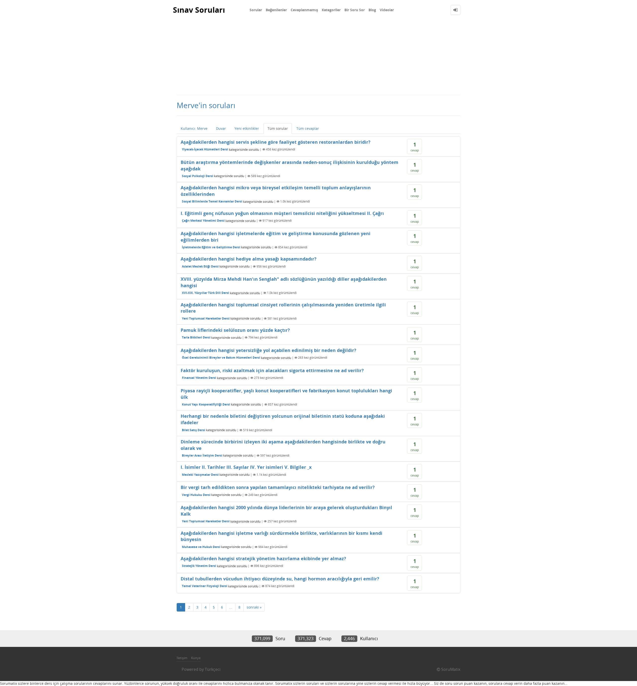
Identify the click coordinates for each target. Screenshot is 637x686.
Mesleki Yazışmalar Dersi (200, 475)
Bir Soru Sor (354, 9)
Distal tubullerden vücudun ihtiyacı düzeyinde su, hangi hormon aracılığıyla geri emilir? (280, 579)
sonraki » (254, 607)
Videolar (387, 9)
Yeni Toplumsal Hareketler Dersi (206, 318)
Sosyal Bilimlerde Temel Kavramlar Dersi (212, 201)
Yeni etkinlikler (246, 128)
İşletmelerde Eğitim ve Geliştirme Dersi (211, 247)
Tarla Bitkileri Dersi (196, 337)
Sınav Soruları (199, 10)
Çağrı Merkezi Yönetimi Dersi (203, 220)
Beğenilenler (276, 9)
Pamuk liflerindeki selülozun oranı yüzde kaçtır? (235, 330)
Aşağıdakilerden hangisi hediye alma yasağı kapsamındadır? (249, 259)
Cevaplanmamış (304, 9)
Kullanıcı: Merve (194, 128)
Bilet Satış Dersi (193, 430)
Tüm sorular (277, 128)
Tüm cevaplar (307, 128)
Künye (196, 658)
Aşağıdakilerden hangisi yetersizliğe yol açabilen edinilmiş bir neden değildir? (268, 350)
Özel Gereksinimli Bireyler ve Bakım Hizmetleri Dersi (221, 357)
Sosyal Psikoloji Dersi (197, 176)
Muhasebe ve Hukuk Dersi (201, 547)
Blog (372, 9)
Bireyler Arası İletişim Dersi (202, 455)
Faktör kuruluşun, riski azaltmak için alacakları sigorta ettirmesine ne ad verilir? (272, 370)
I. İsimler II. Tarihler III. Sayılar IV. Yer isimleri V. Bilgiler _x (246, 467)
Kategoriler (331, 9)
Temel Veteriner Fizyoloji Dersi (204, 586)
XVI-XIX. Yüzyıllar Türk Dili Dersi (205, 293)
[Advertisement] (318, 57)
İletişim (182, 658)
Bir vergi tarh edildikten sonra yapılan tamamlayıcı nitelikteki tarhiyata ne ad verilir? (278, 487)
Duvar (221, 128)
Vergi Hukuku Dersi (196, 495)
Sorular (256, 9)
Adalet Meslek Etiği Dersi (200, 266)
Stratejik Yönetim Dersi (199, 566)
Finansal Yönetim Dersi (199, 378)
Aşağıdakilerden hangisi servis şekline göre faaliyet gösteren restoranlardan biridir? (276, 142)
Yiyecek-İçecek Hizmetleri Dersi (205, 149)
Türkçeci (212, 669)
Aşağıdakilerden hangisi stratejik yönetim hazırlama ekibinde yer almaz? (263, 558)
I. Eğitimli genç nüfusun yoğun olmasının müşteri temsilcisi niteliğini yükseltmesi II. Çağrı (282, 213)
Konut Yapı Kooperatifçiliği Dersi (206, 404)
